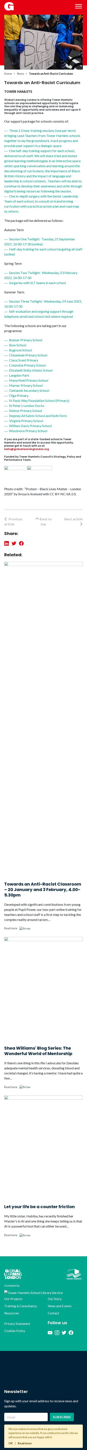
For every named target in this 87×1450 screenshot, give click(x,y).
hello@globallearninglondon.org (26, 449)
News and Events (60, 1306)
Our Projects (13, 1299)
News (20, 73)
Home (8, 73)
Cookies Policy (14, 1331)
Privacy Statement (17, 1324)
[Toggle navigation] (78, 6)
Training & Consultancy (20, 1306)
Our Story (55, 1299)
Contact (53, 1313)
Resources (11, 1313)
